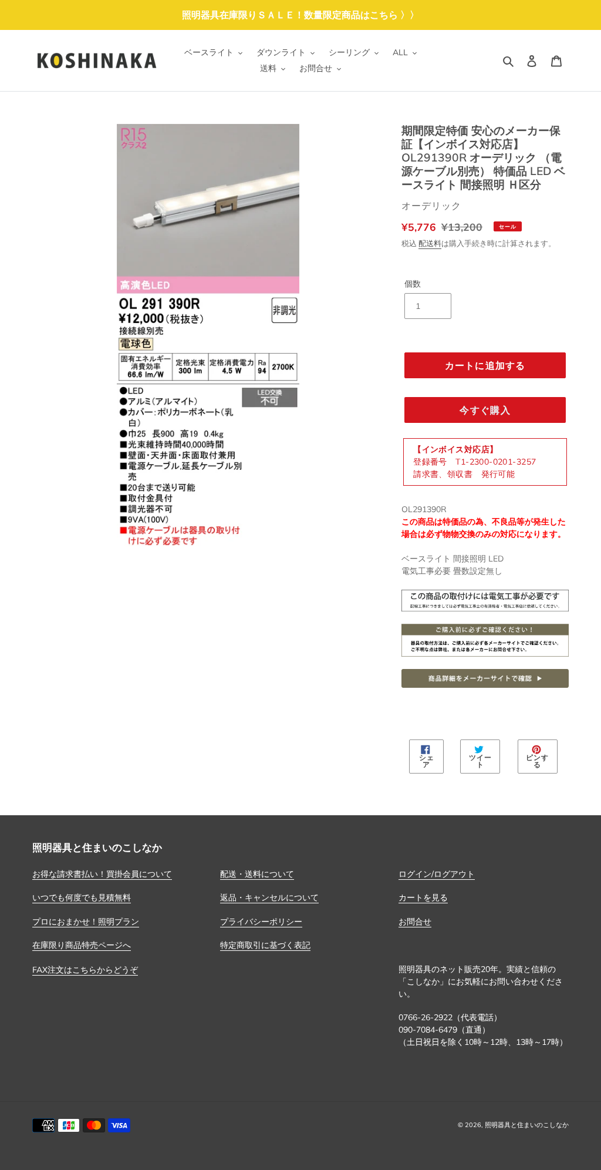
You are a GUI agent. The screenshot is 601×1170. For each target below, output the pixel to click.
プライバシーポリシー (261, 921)
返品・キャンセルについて (269, 897)
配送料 (429, 243)
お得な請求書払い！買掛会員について (102, 874)
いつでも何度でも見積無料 (81, 897)
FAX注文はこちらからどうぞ (85, 969)
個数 (412, 283)
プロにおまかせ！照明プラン (85, 921)
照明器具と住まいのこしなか (527, 1125)
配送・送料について (257, 874)
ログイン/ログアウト (437, 874)
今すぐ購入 (485, 410)
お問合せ (415, 921)
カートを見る (423, 897)
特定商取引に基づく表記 (265, 945)
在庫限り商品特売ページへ (81, 945)
